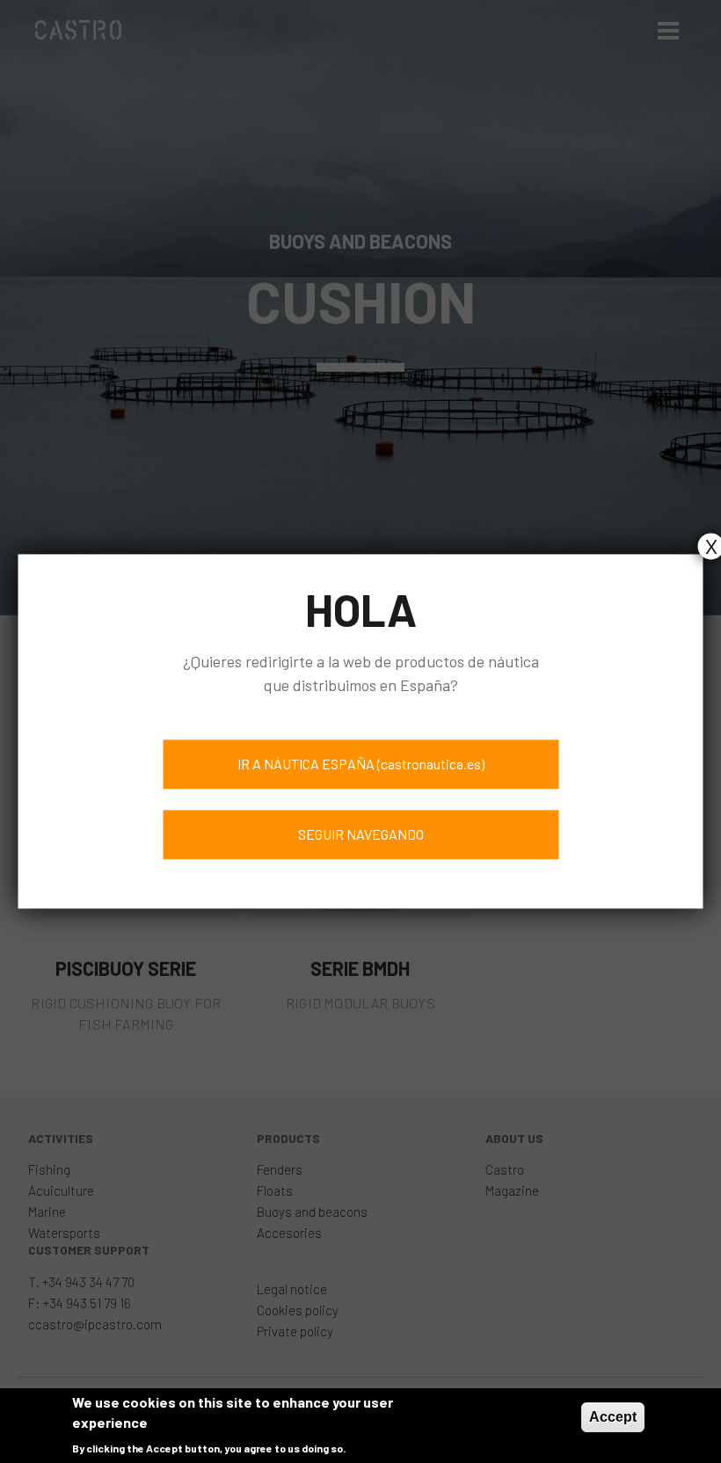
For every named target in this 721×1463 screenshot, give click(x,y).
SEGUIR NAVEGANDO (361, 834)
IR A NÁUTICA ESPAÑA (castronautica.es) (360, 764)
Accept (613, 1416)
